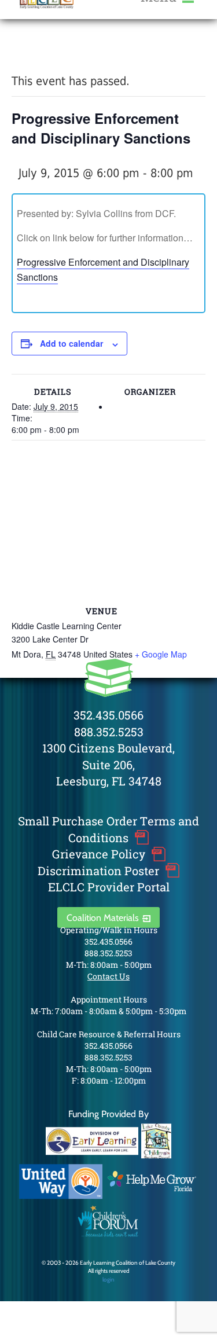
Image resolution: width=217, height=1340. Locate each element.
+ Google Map (161, 654)
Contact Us (108, 976)
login (108, 1279)
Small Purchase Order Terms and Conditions (108, 829)
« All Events (38, 51)
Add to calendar (71, 343)
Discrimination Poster (98, 870)
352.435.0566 (108, 714)
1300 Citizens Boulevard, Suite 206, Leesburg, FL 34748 (108, 764)
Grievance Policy (98, 853)
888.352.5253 (109, 731)
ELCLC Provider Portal (109, 886)
